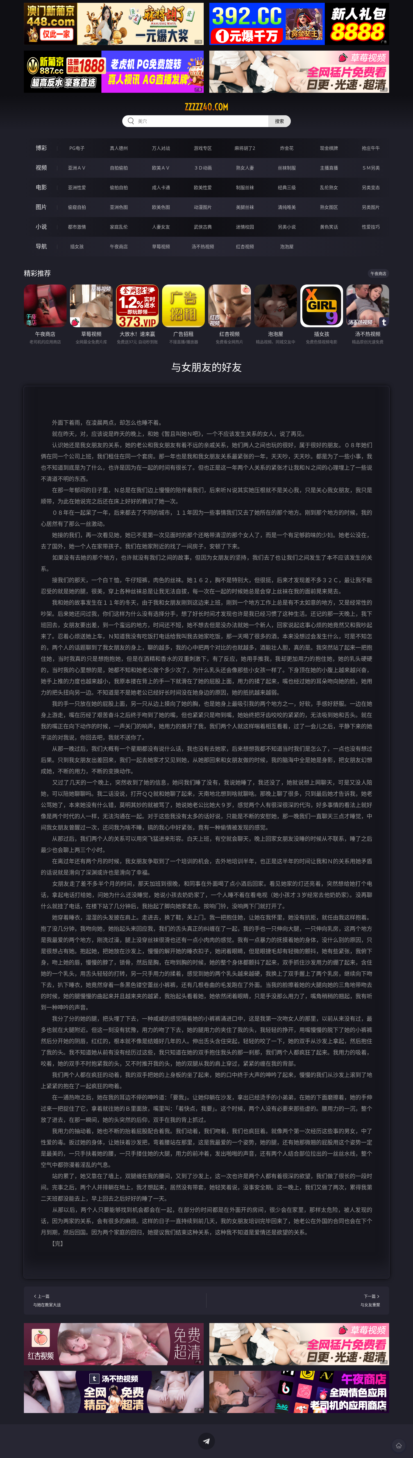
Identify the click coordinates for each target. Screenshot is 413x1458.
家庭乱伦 (119, 227)
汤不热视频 (203, 246)
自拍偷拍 (119, 168)
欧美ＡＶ (161, 168)
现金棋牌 (329, 148)
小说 (41, 227)
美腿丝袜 (245, 207)
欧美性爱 (203, 187)
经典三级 (287, 187)
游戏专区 (203, 148)
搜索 (279, 121)
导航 (41, 246)
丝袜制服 (287, 168)
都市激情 (77, 227)
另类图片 (371, 207)
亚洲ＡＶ (77, 168)
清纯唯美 (287, 207)
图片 (41, 207)
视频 (41, 167)
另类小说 (287, 227)
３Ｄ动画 (203, 168)
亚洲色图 (119, 207)
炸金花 (287, 148)
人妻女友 (161, 227)
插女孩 (77, 246)
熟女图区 (329, 207)
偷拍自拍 (119, 187)
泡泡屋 (287, 246)
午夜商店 (119, 246)
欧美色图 (161, 207)
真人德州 (119, 148)
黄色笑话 (329, 227)
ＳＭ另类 (371, 168)
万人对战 (161, 148)
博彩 (41, 148)
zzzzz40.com (206, 106)
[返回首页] (398, 1445)
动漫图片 (203, 207)
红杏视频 (245, 246)
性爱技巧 (371, 227)
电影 (41, 187)
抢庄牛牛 (371, 148)
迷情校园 (245, 227)
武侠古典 (203, 227)
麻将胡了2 (245, 148)
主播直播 (329, 168)
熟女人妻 (245, 168)
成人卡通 (161, 187)
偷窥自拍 (77, 207)
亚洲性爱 (77, 187)
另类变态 (371, 187)
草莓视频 (161, 246)
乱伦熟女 (329, 187)
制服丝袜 (245, 187)
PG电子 (77, 148)
